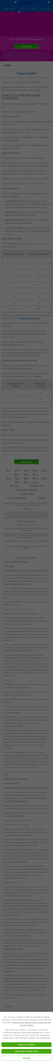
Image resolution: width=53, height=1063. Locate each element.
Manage (26, 1058)
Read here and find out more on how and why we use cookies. (31, 1024)
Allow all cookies (26, 1044)
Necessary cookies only (26, 1051)
